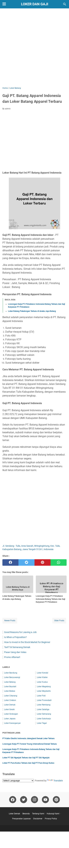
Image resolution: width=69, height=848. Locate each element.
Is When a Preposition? (15, 637)
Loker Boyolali (10, 686)
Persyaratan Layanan (21, 819)
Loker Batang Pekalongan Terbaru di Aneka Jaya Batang (32, 311)
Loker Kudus (42, 682)
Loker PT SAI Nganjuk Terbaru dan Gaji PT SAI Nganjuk (25, 758)
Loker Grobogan (11, 714)
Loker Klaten (42, 677)
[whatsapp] (59, 562)
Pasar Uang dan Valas (15, 652)
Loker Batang (10, 682)
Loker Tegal (42, 723)
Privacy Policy (51, 819)
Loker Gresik (9, 709)
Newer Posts (9, 620)
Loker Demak (9, 705)
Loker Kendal (42, 673)
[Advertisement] (34, 48)
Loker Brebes (9, 691)
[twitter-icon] (23, 799)
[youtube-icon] (45, 799)
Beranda (26, 814)
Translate (58, 780)
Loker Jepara (9, 719)
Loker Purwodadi (44, 700)
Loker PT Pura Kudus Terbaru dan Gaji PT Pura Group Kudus (28, 763)
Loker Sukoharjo (44, 719)
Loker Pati (41, 696)
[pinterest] (42, 562)
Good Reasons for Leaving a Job (20, 632)
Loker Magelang (44, 686)
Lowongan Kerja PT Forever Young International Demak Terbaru (29, 744)
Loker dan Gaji (34, 4)
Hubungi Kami (53, 814)
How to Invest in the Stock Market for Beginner (27, 642)
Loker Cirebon (10, 700)
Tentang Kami (38, 814)
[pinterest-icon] (56, 799)
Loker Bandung (10, 673)
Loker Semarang (44, 714)
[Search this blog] (65, 4)
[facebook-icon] (12, 799)
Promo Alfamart (12, 657)
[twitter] (26, 562)
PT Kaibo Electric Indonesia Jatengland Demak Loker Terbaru (28, 738)
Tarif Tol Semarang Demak (17, 647)
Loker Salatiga (43, 709)
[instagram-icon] (34, 799)
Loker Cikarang (10, 696)
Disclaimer (37, 819)
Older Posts (59, 620)
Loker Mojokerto (44, 691)
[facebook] (10, 562)
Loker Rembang (43, 705)
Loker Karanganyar (12, 723)
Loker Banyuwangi (12, 677)
